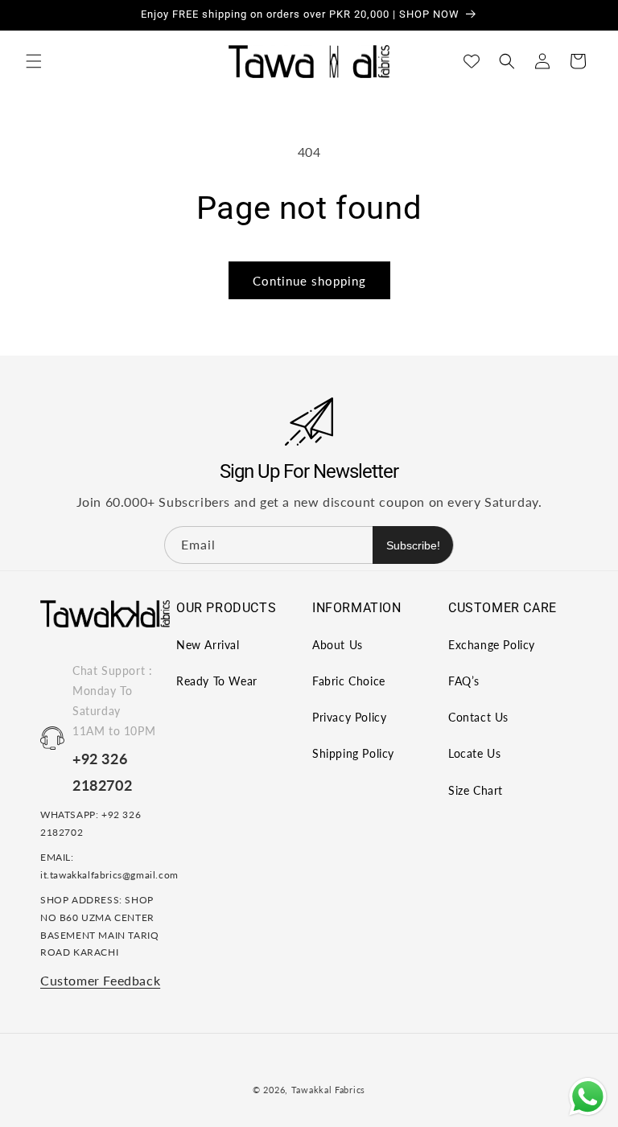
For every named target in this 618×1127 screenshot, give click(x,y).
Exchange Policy (491, 645)
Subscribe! (413, 545)
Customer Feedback (100, 980)
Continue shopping (309, 281)
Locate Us (474, 753)
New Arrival (208, 645)
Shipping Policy (353, 753)
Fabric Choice (348, 681)
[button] (34, 61)
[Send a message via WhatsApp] (588, 1097)
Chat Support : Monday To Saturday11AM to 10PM (113, 701)
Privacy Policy (349, 717)
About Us (337, 645)
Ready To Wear (217, 681)
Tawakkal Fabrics (328, 1089)
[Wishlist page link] (472, 61)
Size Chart (475, 790)
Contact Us (478, 717)
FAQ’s (464, 681)
